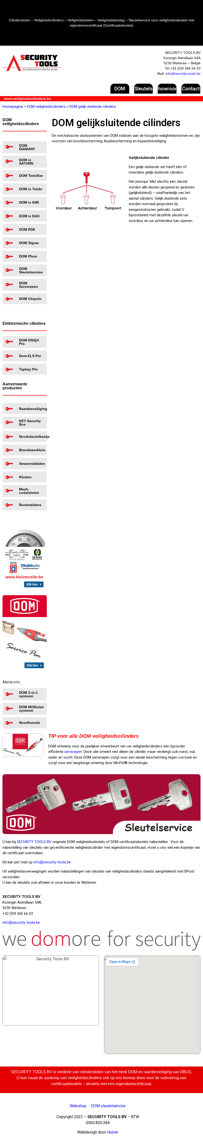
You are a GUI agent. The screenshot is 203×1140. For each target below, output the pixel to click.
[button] (119, 89)
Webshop (78, 1105)
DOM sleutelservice (108, 1105)
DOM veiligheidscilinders (46, 106)
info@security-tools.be (183, 73)
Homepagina (12, 106)
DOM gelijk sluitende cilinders (93, 106)
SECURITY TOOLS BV (34, 842)
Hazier (112, 1132)
